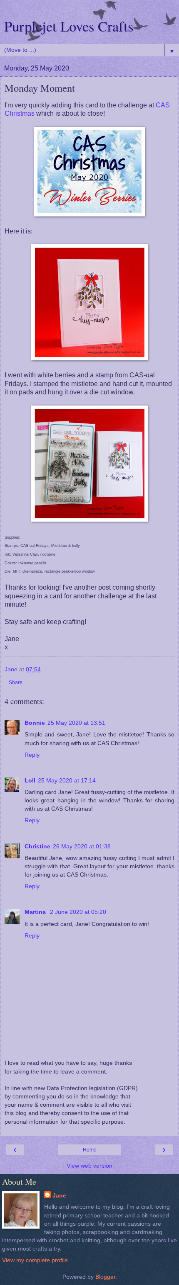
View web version (89, 1165)
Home (90, 1150)
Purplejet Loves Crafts (68, 26)
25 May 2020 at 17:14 (67, 780)
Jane (59, 1195)
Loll (30, 780)
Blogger (105, 1276)
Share (15, 682)
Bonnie (35, 722)
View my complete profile (35, 1260)
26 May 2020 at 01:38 (82, 846)
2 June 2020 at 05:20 (78, 911)
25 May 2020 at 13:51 (76, 722)
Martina (36, 911)
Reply (32, 754)
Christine (37, 846)
